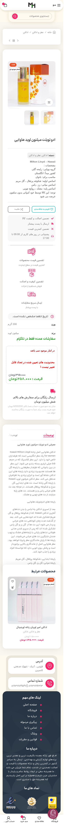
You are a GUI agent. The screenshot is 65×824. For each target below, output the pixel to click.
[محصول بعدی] (9, 41)
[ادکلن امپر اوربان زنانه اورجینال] (31, 600)
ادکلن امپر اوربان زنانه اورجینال (31, 627)
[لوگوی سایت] (32, 5)
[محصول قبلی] (18, 41)
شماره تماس (35, 681)
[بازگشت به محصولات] (14, 41)
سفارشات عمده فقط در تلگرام (36, 338)
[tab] (48, 435)
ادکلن (25, 32)
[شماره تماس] (49, 683)
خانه (49, 32)
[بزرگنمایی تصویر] (49, 102)
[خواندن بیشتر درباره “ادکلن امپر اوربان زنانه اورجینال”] (13, 587)
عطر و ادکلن (38, 32)
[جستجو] (15, 16)
